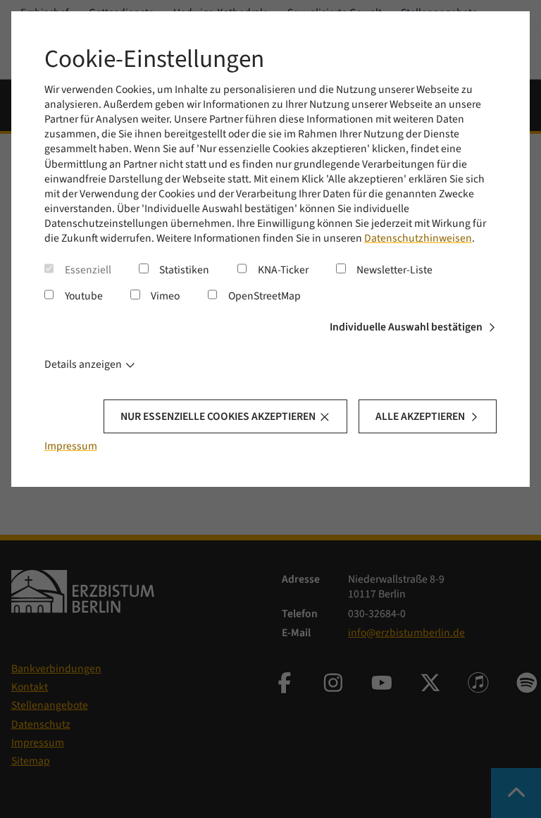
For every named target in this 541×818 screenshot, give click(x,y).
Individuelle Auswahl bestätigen (406, 327)
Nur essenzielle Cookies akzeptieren (218, 416)
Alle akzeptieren (420, 416)
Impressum (70, 446)
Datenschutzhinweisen (418, 238)
